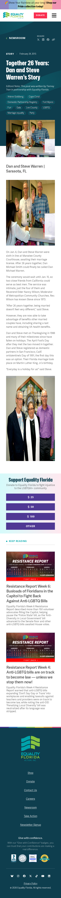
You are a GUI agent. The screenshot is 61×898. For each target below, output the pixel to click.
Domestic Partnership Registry (22, 102)
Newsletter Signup (30, 824)
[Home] (14, 15)
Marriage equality (16, 113)
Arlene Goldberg (15, 96)
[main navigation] (55, 15)
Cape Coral (34, 96)
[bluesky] (12, 876)
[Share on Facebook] (48, 39)
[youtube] (42, 876)
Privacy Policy (30, 883)
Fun (9, 107)
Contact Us (30, 790)
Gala (19, 107)
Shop (30, 773)
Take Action (30, 816)
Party (32, 113)
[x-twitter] (30, 876)
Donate (40, 15)
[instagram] (18, 876)
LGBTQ (46, 107)
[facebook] (24, 876)
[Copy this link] (53, 39)
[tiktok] (37, 876)
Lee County (32, 107)
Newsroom (17, 38)
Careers (30, 798)
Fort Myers (48, 102)
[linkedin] (49, 876)
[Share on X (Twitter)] (38, 39)
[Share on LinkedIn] (43, 39)
